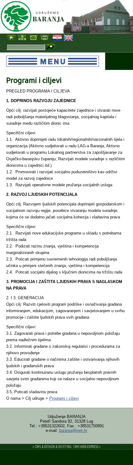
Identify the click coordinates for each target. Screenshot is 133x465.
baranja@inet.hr (73, 430)
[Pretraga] (51, 47)
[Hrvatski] (57, 37)
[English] (69, 37)
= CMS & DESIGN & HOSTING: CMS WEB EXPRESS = (66, 447)
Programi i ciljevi (64, 398)
